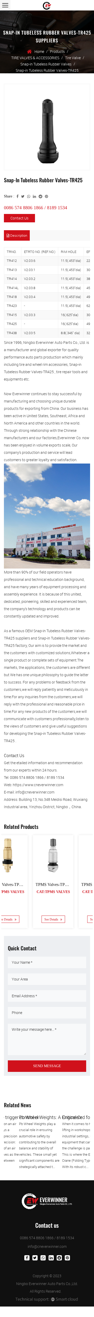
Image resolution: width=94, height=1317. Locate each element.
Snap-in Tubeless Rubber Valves (46, 64)
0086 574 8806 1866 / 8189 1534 (35, 207)
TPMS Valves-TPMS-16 (73, 884)
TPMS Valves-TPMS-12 (27, 884)
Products (57, 51)
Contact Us (19, 218)
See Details (23, 919)
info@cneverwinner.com (47, 1246)
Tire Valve (73, 57)
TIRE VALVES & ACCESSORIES (35, 57)
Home (39, 51)
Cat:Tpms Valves (24, 892)
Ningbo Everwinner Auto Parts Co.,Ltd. (47, 1283)
